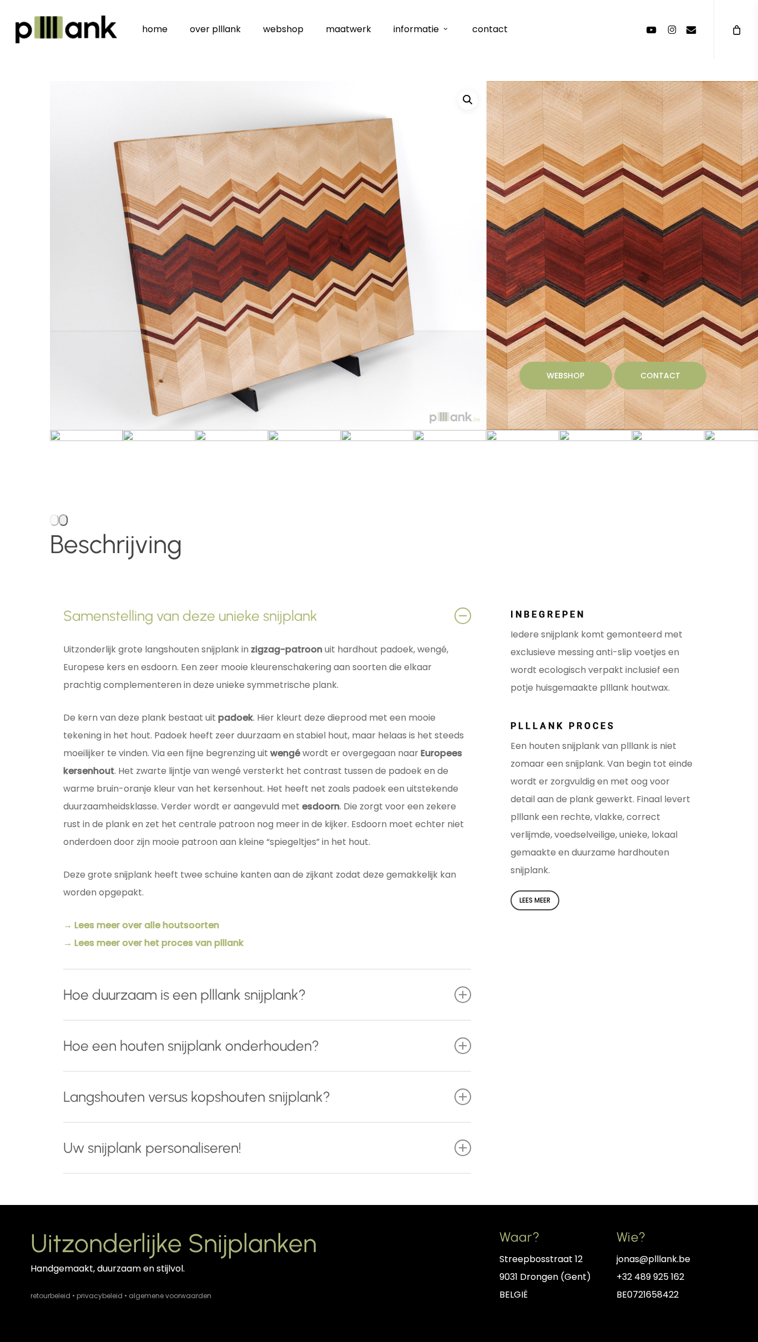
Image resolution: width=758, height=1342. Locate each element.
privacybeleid (100, 1295)
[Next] (63, 520)
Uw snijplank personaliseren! (152, 1148)
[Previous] (54, 520)
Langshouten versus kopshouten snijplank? (196, 1097)
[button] (468, 100)
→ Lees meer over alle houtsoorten (141, 925)
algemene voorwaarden (170, 1295)
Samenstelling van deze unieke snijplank (190, 616)
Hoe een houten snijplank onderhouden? (191, 1046)
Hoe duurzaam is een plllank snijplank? (184, 995)
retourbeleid (50, 1295)
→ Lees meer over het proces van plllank (153, 942)
